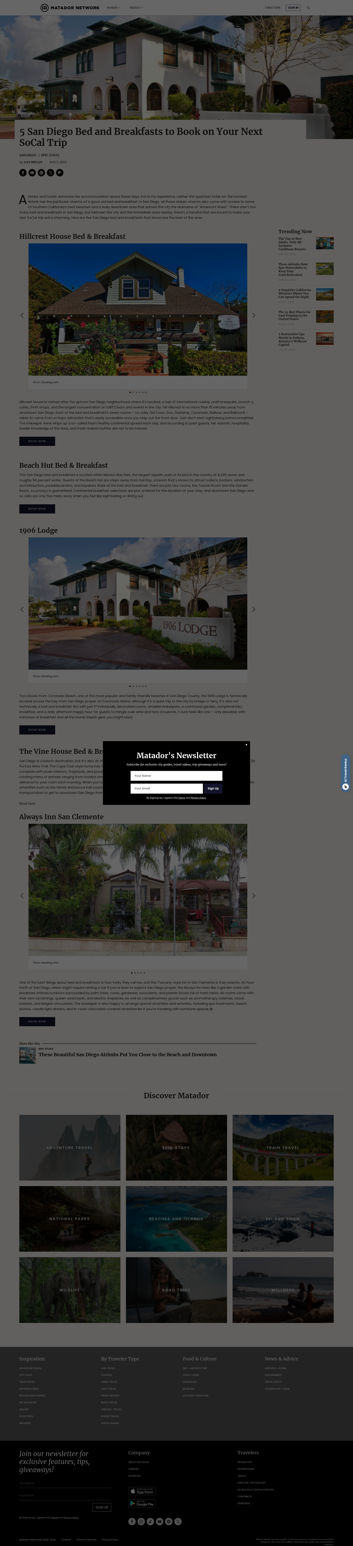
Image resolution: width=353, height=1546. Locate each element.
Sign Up (213, 788)
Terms (181, 797)
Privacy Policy (198, 797)
